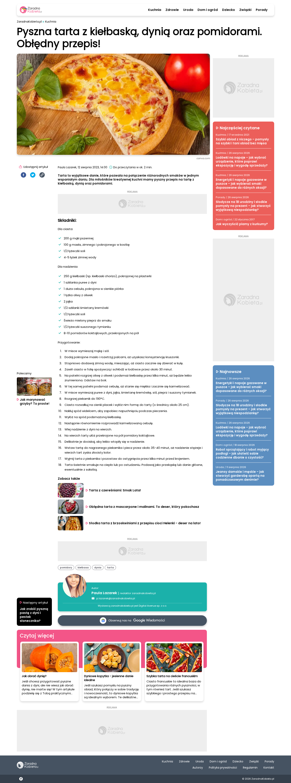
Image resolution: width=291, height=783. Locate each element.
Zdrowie (172, 10)
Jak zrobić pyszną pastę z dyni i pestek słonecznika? (34, 615)
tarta (110, 567)
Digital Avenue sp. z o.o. (153, 605)
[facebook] (23, 175)
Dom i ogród (208, 10)
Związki (245, 10)
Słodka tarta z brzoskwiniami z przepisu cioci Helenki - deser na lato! (145, 523)
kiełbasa (83, 567)
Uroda (188, 10)
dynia (97, 567)
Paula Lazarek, (67, 167)
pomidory (66, 567)
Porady (262, 10)
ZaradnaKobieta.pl (29, 22)
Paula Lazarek (104, 592)
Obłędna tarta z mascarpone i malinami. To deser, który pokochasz (144, 507)
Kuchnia (154, 10)
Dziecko (228, 10)
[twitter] (32, 175)
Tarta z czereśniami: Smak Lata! (115, 490)
